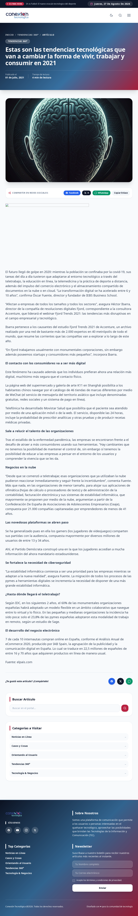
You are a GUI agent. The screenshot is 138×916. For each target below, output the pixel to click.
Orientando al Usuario (18, 863)
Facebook (73, 192)
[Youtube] (17, 830)
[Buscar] (120, 15)
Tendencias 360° (28, 35)
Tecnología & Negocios (18, 873)
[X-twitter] (35, 830)
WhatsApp (103, 192)
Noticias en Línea (15, 853)
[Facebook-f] (8, 830)
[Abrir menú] (129, 15)
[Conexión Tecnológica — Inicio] (17, 15)
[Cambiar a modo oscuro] (111, 15)
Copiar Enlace (121, 192)
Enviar (102, 887)
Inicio (9, 35)
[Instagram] (26, 830)
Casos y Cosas (13, 858)
